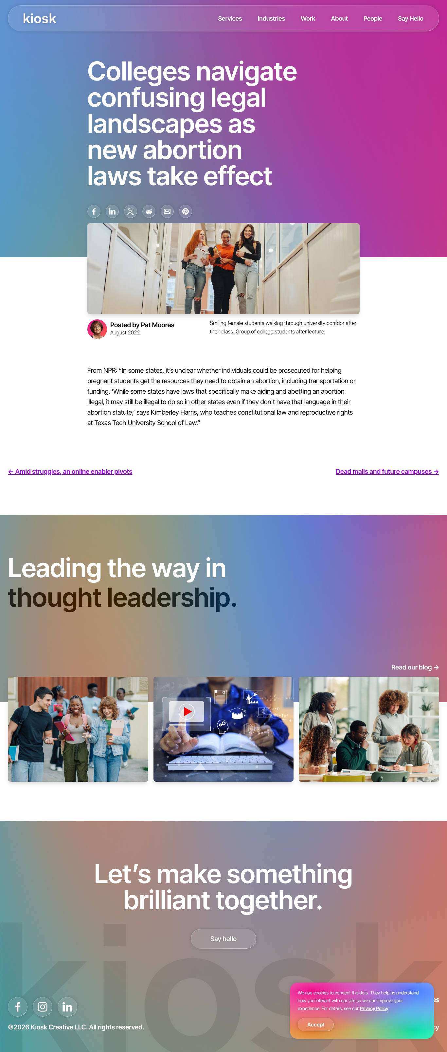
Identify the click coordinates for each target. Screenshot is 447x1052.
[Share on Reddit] (148, 211)
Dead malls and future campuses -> (387, 471)
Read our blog (415, 667)
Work (308, 18)
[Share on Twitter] (130, 211)
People (373, 18)
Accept (315, 1024)
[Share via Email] (167, 211)
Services (230, 18)
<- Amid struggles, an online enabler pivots (70, 471)
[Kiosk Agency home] (40, 18)
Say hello (223, 938)
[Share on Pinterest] (185, 211)
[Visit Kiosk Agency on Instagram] (42, 1007)
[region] (362, 1011)
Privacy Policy (374, 1009)
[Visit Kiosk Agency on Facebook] (17, 1007)
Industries (271, 18)
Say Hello (410, 18)
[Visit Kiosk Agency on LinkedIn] (67, 1007)
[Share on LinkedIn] (112, 211)
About (339, 18)
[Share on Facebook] (93, 211)
